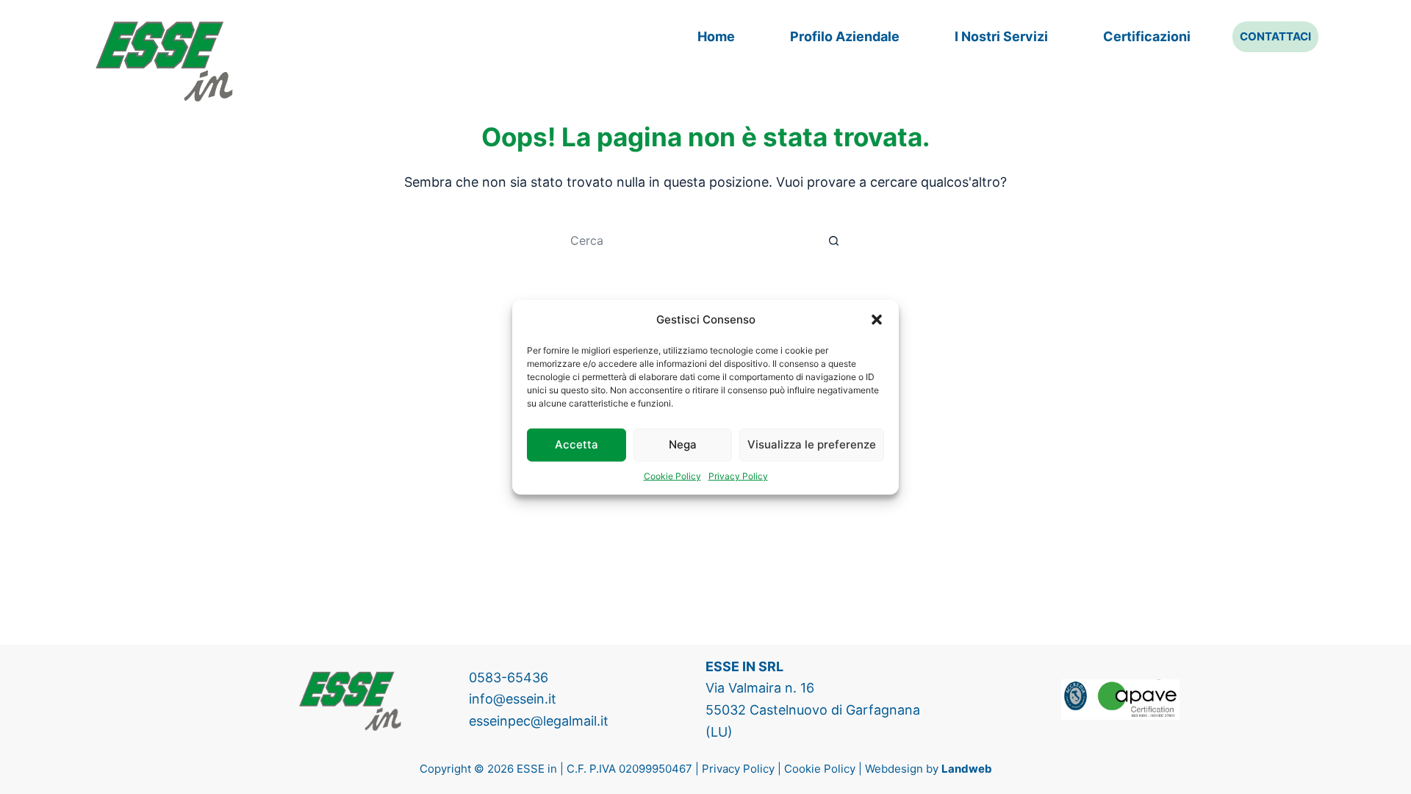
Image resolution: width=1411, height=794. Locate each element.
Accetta (576, 444)
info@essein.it (512, 699)
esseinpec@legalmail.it (538, 721)
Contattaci (1275, 36)
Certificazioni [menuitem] (1147, 36)
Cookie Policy (672, 475)
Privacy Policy (738, 475)
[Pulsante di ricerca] (834, 240)
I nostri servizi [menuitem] (1001, 36)
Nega (683, 444)
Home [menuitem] (716, 36)
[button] (876, 319)
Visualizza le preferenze (811, 444)
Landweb (966, 769)
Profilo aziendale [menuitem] (845, 36)
